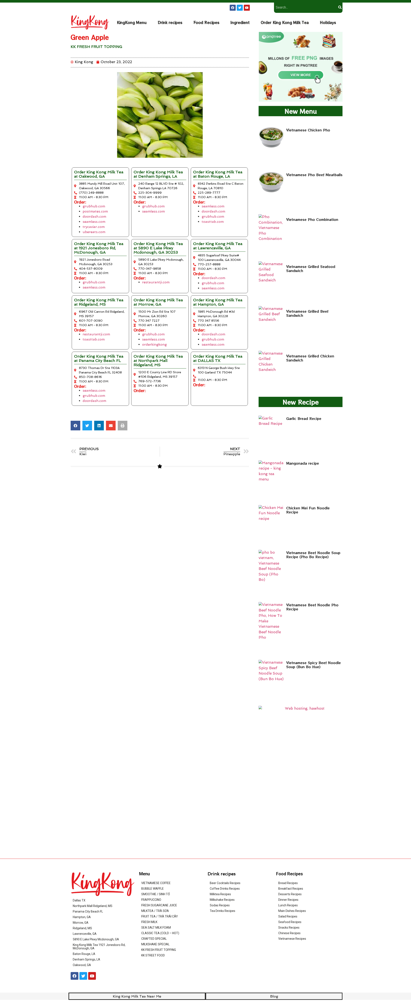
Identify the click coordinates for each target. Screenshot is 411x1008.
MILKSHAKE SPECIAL (155, 944)
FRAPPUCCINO (151, 899)
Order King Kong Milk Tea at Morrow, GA (158, 302)
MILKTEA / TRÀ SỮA (155, 911)
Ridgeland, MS (82, 928)
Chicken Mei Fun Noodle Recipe (308, 509)
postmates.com (95, 211)
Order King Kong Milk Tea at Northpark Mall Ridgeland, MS (158, 360)
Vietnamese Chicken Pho (308, 129)
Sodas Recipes (220, 905)
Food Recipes (206, 22)
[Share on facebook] (75, 425)
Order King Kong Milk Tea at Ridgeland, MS (98, 302)
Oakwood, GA (82, 965)
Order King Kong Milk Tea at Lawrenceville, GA (217, 245)
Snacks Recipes (288, 927)
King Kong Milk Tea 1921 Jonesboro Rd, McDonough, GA (99, 946)
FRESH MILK (149, 922)
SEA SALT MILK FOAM (156, 927)
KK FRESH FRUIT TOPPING (96, 47)
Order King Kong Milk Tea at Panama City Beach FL (98, 358)
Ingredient (240, 22)
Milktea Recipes (220, 894)
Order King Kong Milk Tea (285, 22)
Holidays (328, 22)
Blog (274, 996)
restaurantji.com (156, 282)
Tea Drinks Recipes (222, 911)
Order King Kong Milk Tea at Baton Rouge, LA (217, 174)
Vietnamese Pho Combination (312, 219)
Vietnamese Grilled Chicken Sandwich (310, 358)
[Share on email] (111, 425)
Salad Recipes (287, 916)
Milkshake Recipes (222, 899)
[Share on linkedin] (99, 425)
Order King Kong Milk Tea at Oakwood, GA (98, 174)
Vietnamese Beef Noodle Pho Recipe (312, 606)
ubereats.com (94, 232)
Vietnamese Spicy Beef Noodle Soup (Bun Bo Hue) (313, 664)
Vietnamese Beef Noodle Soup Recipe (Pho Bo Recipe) (313, 554)
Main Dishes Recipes (292, 911)
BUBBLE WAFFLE (152, 888)
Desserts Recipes (290, 894)
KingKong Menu (132, 22)
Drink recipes (170, 22)
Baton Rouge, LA (84, 954)
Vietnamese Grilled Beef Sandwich (307, 313)
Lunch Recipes (288, 905)
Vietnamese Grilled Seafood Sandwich (310, 268)
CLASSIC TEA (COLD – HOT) (160, 933)
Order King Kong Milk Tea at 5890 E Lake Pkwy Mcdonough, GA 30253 (158, 247)
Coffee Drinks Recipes (225, 888)
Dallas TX (79, 900)
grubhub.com (94, 206)
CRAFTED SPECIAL (154, 938)
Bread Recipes (288, 883)
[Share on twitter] (87, 425)
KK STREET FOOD (153, 955)
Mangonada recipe (302, 463)
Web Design (249, 1002)
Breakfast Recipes (290, 888)
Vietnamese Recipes (292, 938)
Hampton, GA (82, 917)
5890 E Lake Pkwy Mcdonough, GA (96, 939)
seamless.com (94, 222)
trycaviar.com (94, 227)
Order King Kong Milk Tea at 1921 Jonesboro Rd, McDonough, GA (98, 247)
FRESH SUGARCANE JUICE (159, 905)
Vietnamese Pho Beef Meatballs (314, 174)
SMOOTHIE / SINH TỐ (155, 894)
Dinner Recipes (288, 899)
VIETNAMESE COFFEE (156, 883)
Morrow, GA (80, 922)
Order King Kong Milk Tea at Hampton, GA (217, 302)
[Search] (339, 7)
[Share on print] (122, 425)
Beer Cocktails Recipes (225, 883)
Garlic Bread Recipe (303, 418)
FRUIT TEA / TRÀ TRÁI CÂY (159, 916)
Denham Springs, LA (86, 959)
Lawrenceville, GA (85, 933)
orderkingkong (154, 344)
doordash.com (94, 216)
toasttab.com (213, 222)
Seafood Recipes (289, 922)
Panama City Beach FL (88, 911)
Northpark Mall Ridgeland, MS (92, 906)
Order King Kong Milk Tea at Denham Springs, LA (158, 174)
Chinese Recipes (289, 933)
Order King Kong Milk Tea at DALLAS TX (217, 358)
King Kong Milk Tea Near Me (137, 996)
